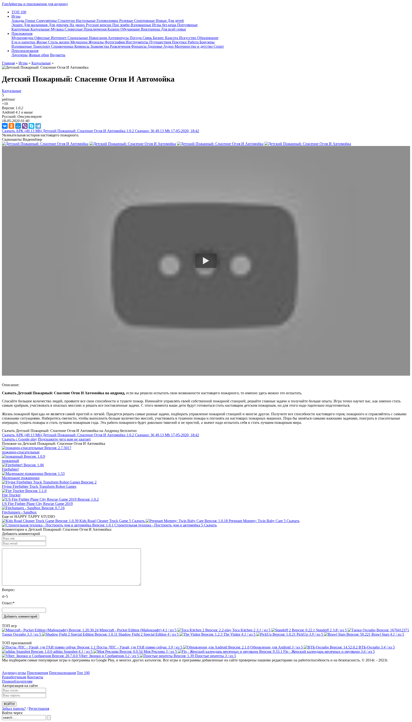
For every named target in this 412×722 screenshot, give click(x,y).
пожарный (10, 461)
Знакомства (100, 46)
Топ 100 (83, 673)
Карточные (21, 29)
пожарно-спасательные (21, 452)
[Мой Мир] (18, 126)
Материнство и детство (194, 46)
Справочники (62, 46)
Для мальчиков (36, 25)
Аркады (18, 21)
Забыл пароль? (14, 708)
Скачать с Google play (19, 439)
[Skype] (31, 126)
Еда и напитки (23, 42)
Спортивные (145, 21)
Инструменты (137, 42)
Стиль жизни (59, 42)
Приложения (37, 673)
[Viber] (25, 126)
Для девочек (59, 25)
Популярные (187, 25)
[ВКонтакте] (5, 126)
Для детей (176, 21)
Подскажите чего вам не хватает (64, 439)
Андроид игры (14, 673)
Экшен (17, 25)
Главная (8, 63)
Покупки (180, 42)
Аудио (169, 46)
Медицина (79, 42)
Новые (162, 21)
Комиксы (82, 46)
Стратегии (67, 21)
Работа (194, 42)
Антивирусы (119, 38)
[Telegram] (38, 126)
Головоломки (108, 21)
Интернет (59, 38)
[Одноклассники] (11, 126)
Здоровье (155, 46)
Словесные (74, 29)
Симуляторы (47, 21)
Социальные (78, 38)
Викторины (151, 29)
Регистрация (39, 708)
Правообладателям (17, 681)
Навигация (98, 38)
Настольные (86, 21)
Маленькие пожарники (21, 478)
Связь (148, 38)
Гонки (30, 21)
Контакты (35, 677)
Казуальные (41, 29)
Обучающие (130, 29)
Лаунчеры (19, 55)
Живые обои (39, 55)
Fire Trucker (11, 495)
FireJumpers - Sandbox (19, 512)
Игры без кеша (164, 25)
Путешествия (160, 42)
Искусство (188, 38)
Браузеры (207, 42)
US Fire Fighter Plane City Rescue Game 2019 (37, 504)
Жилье (42, 42)
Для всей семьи (173, 29)
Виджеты (57, 55)
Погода (136, 38)
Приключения (96, 29)
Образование (207, 38)
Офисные (42, 38)
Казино (114, 29)
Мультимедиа (22, 38)
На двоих (78, 25)
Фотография (115, 42)
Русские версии (99, 25)
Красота (172, 38)
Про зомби (121, 25)
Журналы (96, 42)
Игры (23, 63)
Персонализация (62, 673)
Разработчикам (14, 677)
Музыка (58, 29)
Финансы (139, 46)
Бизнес (159, 38)
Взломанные (141, 25)
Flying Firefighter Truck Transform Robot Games (39, 486)
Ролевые (126, 21)
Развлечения (120, 46)
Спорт (219, 46)
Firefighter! (10, 469)
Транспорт (42, 46)
